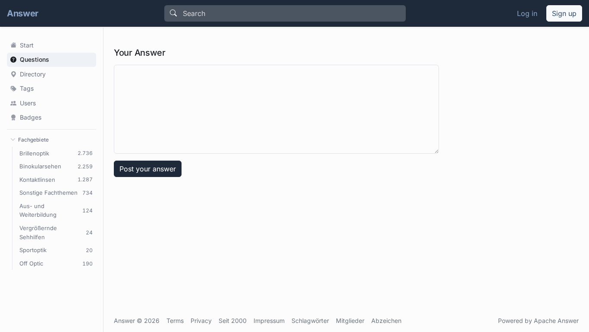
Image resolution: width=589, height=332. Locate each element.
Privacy (201, 320)
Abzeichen (386, 320)
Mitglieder (350, 320)
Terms (175, 320)
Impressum (269, 320)
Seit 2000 (233, 320)
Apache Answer (556, 320)
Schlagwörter (310, 320)
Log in (527, 13)
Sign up (564, 13)
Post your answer (147, 168)
